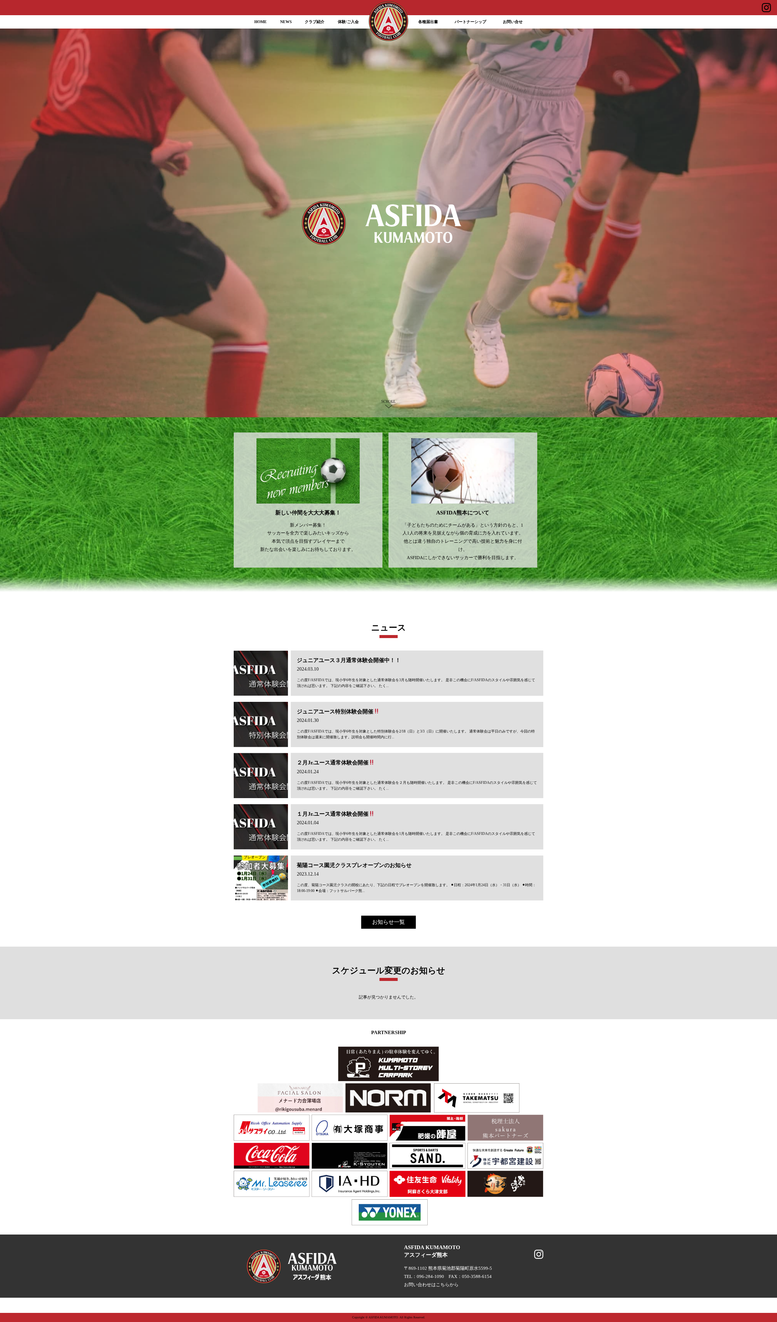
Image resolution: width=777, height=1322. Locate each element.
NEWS (286, 22)
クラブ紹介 (314, 22)
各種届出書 (428, 22)
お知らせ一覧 (388, 922)
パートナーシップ (470, 22)
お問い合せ (513, 22)
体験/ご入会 (348, 22)
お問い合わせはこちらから (431, 1284)
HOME (260, 22)
